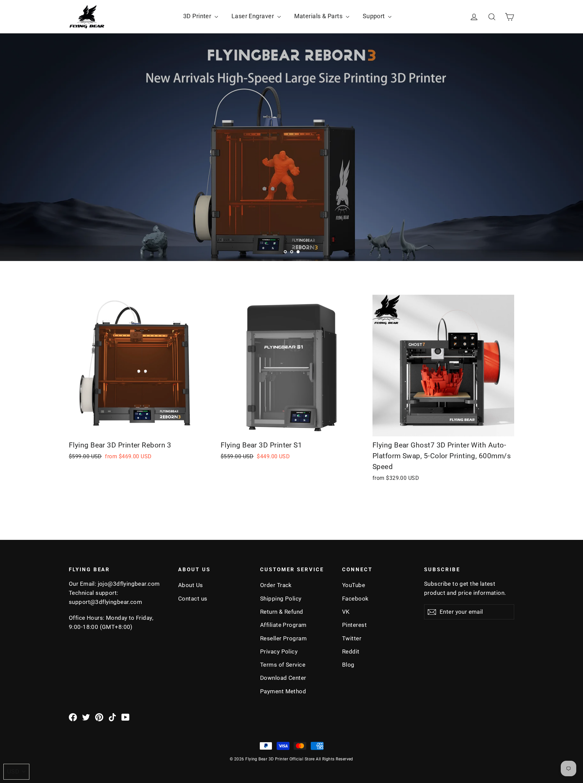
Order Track (276, 585)
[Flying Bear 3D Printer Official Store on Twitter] (86, 717)
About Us (190, 585)
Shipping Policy (281, 598)
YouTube (353, 585)
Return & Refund (281, 611)
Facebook (355, 598)
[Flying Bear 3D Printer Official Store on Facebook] (73, 717)
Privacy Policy (279, 651)
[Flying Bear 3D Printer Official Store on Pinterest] (99, 717)
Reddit (351, 651)
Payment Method (283, 691)
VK (346, 611)
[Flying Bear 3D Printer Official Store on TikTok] (112, 717)
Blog (348, 664)
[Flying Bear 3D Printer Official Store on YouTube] (125, 717)
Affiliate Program (283, 624)
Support (375, 16)
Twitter (351, 638)
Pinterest (354, 624)
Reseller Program (283, 638)
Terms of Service (282, 664)
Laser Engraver (253, 16)
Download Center (283, 677)
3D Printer (198, 16)
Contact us (192, 598)
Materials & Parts (319, 16)
